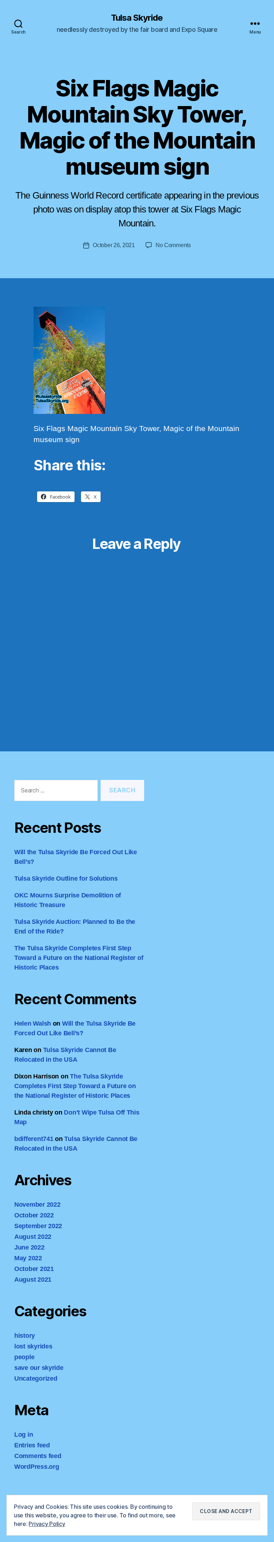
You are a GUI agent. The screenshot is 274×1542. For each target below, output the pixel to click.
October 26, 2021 (114, 245)
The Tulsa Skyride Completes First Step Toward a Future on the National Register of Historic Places (78, 958)
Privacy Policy (47, 1523)
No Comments (173, 245)
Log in (23, 1434)
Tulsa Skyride (137, 18)
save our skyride (39, 1367)
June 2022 (29, 1247)
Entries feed (32, 1445)
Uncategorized (35, 1378)
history (24, 1335)
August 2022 (32, 1236)
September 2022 (38, 1226)
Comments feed (37, 1456)
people (24, 1357)
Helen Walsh (32, 1023)
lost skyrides (33, 1346)
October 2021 (34, 1268)
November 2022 (37, 1204)
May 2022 (28, 1258)
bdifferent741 (34, 1138)
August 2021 (32, 1279)
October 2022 (34, 1215)
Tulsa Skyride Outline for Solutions (66, 878)
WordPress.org (36, 1466)
